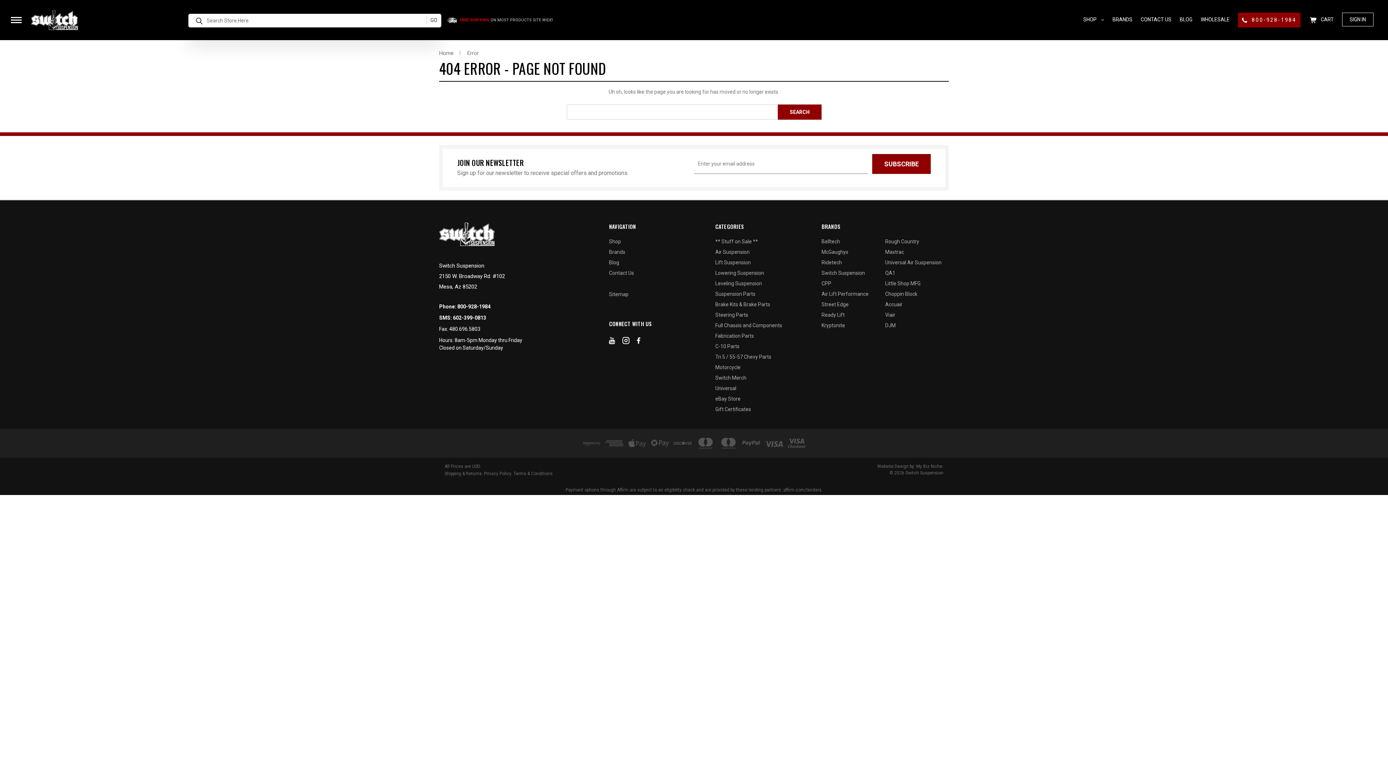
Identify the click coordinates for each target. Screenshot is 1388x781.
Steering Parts (731, 315)
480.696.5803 (464, 329)
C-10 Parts (727, 346)
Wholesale (1215, 19)
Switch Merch (730, 378)
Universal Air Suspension (913, 262)
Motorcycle (728, 367)
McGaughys (835, 252)
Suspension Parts (735, 294)
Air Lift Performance (845, 294)
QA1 (890, 273)
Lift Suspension (733, 262)
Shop (1090, 19)
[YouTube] (612, 342)
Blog (1186, 19)
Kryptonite (833, 325)
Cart (1327, 19)
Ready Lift (833, 315)
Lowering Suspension (739, 273)
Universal (725, 388)
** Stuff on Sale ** (736, 241)
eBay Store (728, 399)
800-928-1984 (1273, 20)
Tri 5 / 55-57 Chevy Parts (743, 357)
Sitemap (619, 294)
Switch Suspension (843, 273)
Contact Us (1156, 19)
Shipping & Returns (463, 473)
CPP (826, 283)
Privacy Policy (497, 473)
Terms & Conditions (533, 473)
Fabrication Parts (734, 336)
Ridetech (832, 262)
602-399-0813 (469, 318)
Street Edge (835, 304)
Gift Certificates (733, 409)
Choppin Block (901, 294)
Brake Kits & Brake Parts (742, 304)
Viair (890, 315)
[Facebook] (639, 342)
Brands (1122, 19)
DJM (890, 325)
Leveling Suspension (738, 283)
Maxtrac (894, 252)
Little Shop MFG (903, 283)
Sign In (1358, 19)
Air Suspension (732, 252)
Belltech (831, 241)
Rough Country (902, 241)
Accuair (894, 304)
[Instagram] (626, 342)
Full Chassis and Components (748, 325)
